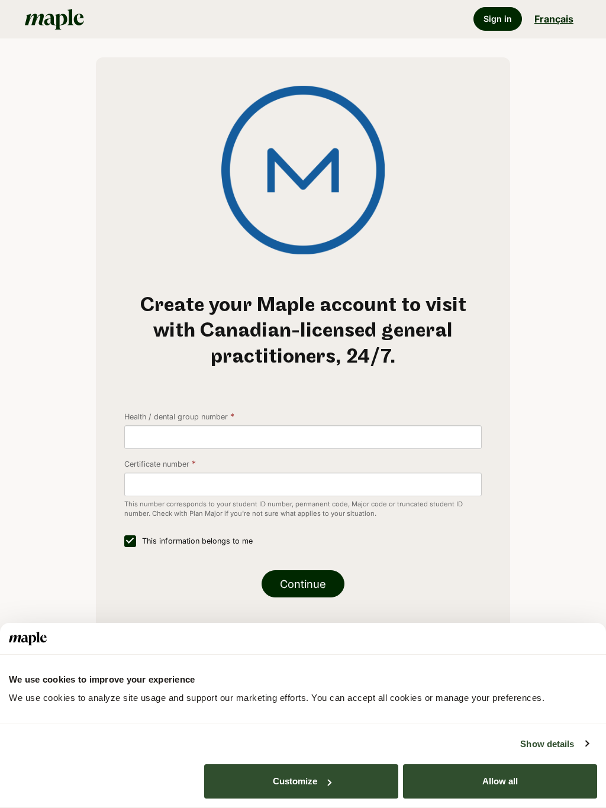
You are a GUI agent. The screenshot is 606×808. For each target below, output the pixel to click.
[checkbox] (130, 541)
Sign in (497, 19)
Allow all (500, 781)
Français (553, 19)
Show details (547, 744)
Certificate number (156, 464)
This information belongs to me (197, 540)
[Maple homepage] (111, 19)
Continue (303, 583)
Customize (295, 781)
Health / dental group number (176, 416)
